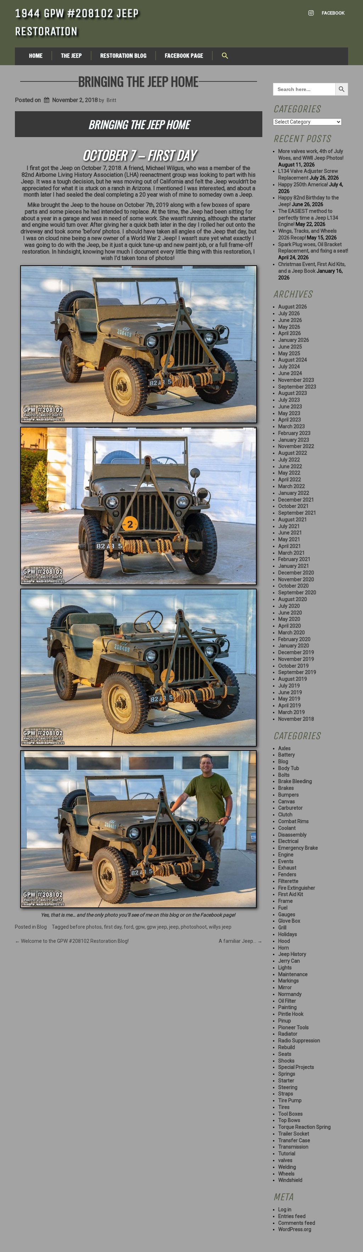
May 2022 (289, 473)
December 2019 (296, 652)
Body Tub (288, 768)
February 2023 (294, 433)
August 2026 (292, 307)
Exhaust (287, 868)
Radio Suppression (299, 1040)
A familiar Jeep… (240, 941)
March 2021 (291, 553)
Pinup (284, 1021)
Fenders (287, 874)
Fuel (282, 908)
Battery (286, 755)
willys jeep (220, 927)
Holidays (287, 934)
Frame (285, 901)
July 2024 (289, 366)
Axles (284, 748)
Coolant (287, 828)
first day (113, 927)
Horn (283, 948)
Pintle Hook (290, 1014)
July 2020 (289, 606)
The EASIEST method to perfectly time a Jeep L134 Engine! (308, 217)
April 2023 (289, 420)
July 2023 (289, 400)
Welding (287, 1167)
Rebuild (286, 1047)
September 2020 (297, 592)
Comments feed (296, 1223)
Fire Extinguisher (296, 888)
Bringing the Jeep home (138, 81)
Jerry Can (289, 961)
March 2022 (291, 486)
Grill (282, 927)
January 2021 (293, 566)
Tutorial (286, 1153)
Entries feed (292, 1216)
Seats (284, 1054)
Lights (285, 967)
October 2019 (293, 666)
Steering (287, 1087)
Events (286, 861)
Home (36, 56)
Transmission (293, 1147)
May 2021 (289, 539)
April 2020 (289, 626)
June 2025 (290, 347)
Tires (284, 1107)
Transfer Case (294, 1140)
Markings (288, 981)
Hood (284, 941)
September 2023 (297, 387)
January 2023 (293, 440)
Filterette (288, 881)
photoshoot (194, 927)
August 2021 (292, 519)
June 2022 (290, 466)
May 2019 (289, 699)
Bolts (284, 775)
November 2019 (296, 659)
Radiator (287, 1034)
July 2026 (289, 313)
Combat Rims (293, 821)
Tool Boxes (290, 1114)
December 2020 (296, 573)
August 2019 (292, 679)
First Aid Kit (290, 894)
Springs (286, 1074)
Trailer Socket (293, 1134)
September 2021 (297, 513)
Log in (284, 1209)
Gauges (286, 914)
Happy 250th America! (303, 184)
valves (285, 1160)
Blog (42, 927)
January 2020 (293, 645)
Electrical (288, 841)
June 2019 (290, 692)
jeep (174, 927)
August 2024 (292, 360)
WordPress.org (294, 1229)
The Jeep (71, 56)
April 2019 (289, 705)
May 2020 (289, 619)
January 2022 (293, 493)
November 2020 (296, 579)
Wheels (286, 1174)
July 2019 (289, 686)
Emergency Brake (298, 848)
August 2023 (292, 393)
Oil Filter (287, 1001)
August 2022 (292, 453)
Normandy (290, 994)
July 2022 (289, 460)
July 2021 (289, 526)
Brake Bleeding (295, 781)
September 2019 (297, 672)
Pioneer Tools (293, 1027)
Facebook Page (184, 56)
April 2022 (289, 479)
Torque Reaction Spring (304, 1127)
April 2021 (289, 546)
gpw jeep (157, 927)
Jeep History (292, 954)
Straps (285, 1094)
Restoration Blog (123, 56)
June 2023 (290, 406)
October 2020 (293, 586)
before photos (86, 927)
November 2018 (296, 719)
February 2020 (294, 639)
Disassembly (292, 835)
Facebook (333, 13)
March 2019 (291, 712)
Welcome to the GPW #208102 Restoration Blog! (72, 941)
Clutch (285, 814)
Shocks (286, 1061)
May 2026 (289, 327)
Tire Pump (290, 1100)
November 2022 (296, 446)
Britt (111, 100)
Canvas (286, 801)
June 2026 (290, 320)
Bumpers (288, 795)
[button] (225, 56)
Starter (286, 1080)
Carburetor (290, 808)
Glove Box (289, 921)
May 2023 (289, 413)
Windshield (290, 1180)
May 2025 (289, 353)
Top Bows (289, 1120)
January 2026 (293, 340)
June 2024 (290, 373)
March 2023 (291, 426)
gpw (140, 927)
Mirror (285, 987)
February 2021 (294, 559)
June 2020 (290, 613)
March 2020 (291, 632)
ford (128, 927)
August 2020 (292, 599)
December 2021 (296, 500)
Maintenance (293, 974)
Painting (287, 1007)
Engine (286, 854)
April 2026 (289, 333)
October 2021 (293, 506)
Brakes (286, 788)
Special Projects (296, 1067)
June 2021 (290, 533)
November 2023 (296, 380)
